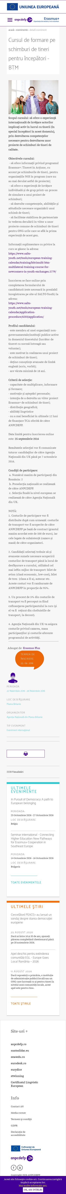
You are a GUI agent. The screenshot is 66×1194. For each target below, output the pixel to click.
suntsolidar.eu (20, 1050)
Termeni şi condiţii (21, 1119)
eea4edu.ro (18, 1057)
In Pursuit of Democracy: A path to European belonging (32, 801)
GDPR (14, 1125)
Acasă (11, 30)
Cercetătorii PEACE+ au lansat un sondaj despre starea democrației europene (31, 919)
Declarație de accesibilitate (18, 1133)
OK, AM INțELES (33, 1189)
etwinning (17, 1076)
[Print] (26, 756)
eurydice (16, 1069)
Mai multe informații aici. (33, 1185)
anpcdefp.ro (18, 1044)
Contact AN (17, 1106)
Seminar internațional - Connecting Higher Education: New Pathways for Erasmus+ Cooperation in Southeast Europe (32, 840)
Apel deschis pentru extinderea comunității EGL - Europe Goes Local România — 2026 (30, 958)
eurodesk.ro (18, 1063)
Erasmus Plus (31, 648)
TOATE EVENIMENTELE (26, 882)
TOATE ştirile (21, 1003)
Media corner (18, 1113)
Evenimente (22, 30)
